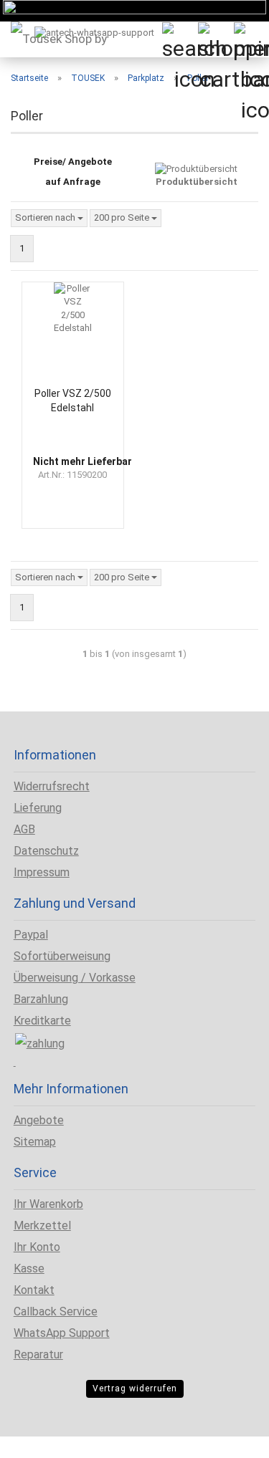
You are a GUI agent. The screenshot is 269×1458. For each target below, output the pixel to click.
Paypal (31, 934)
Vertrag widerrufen (135, 1388)
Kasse (29, 1268)
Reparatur (38, 1354)
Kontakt (34, 1290)
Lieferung (38, 808)
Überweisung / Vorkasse (75, 977)
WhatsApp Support (62, 1333)
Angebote (39, 1120)
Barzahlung (41, 999)
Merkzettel (42, 1225)
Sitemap (35, 1141)
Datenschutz (46, 851)
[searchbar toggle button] (179, 39)
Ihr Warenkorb (48, 1204)
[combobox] (49, 218)
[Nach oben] (39, 1436)
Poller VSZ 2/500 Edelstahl (72, 400)
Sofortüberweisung (62, 956)
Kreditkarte (42, 1020)
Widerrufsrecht (52, 786)
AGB (24, 829)
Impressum (42, 872)
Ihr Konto (37, 1247)
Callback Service (56, 1311)
